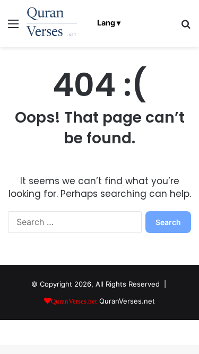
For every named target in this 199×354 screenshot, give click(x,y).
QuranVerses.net (127, 301)
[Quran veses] (52, 23)
